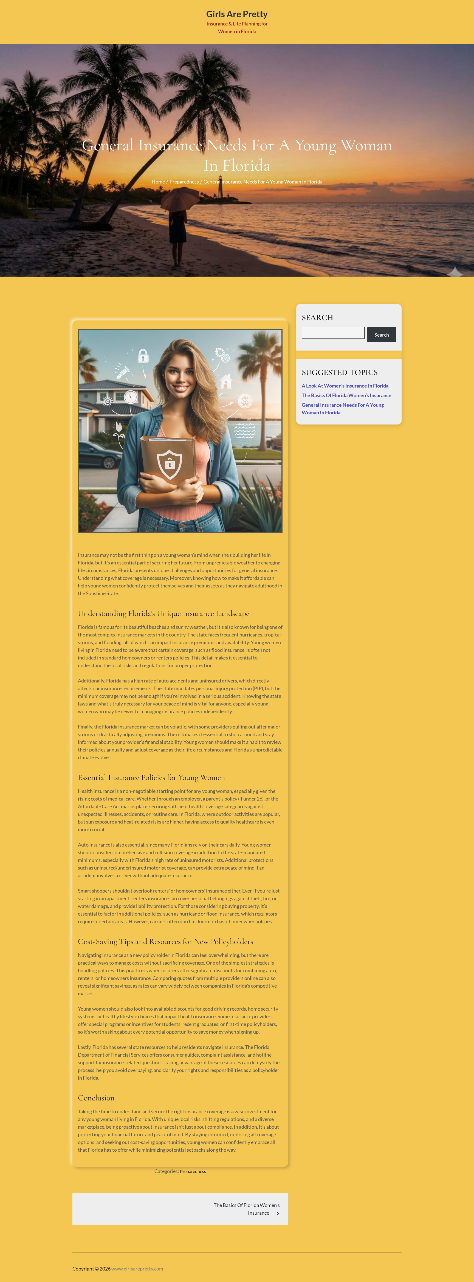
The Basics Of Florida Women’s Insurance (346, 395)
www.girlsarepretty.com (137, 1269)
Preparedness (193, 1171)
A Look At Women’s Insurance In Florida (345, 386)
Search (381, 335)
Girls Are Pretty (237, 13)
